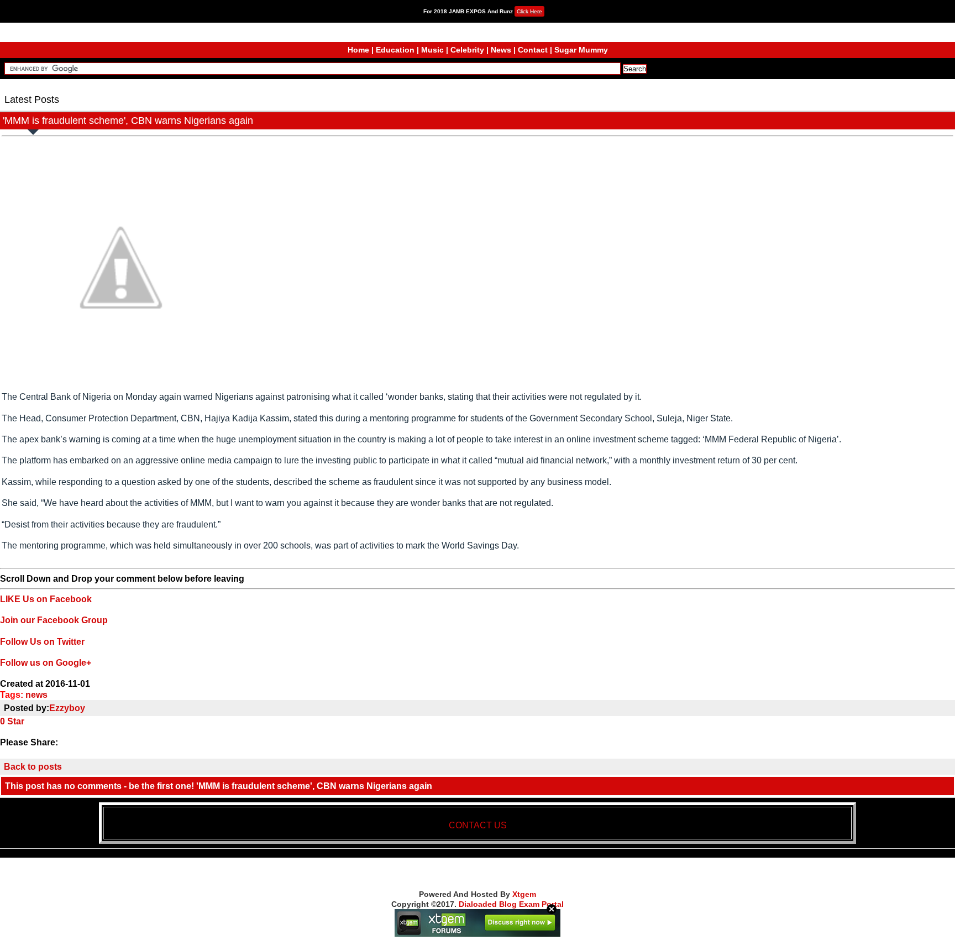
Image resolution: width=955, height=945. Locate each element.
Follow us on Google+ (45, 662)
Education (395, 49)
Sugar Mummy (581, 49)
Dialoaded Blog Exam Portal (511, 904)
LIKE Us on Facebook (46, 599)
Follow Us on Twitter (42, 641)
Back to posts (33, 766)
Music (432, 49)
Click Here (529, 11)
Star (15, 721)
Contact (533, 49)
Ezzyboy (67, 708)
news (36, 694)
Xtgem (524, 894)
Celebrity (467, 49)
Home (358, 49)
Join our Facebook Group (54, 620)
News (501, 49)
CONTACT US (478, 825)
